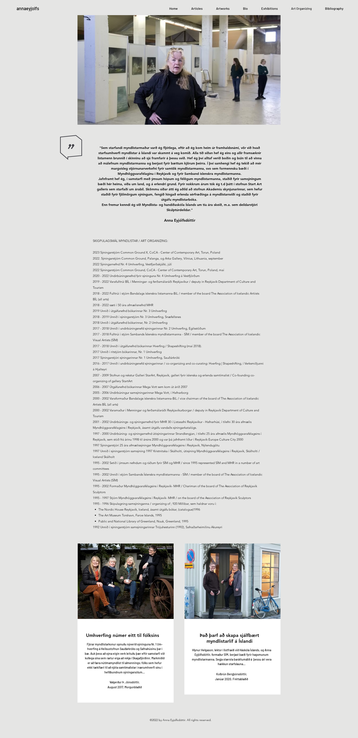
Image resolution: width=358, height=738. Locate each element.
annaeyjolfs (28, 8)
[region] (125, 623)
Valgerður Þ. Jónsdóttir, (125, 682)
